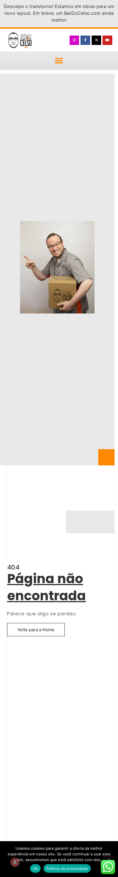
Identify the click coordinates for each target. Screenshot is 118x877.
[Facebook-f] (85, 40)
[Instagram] (74, 40)
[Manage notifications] (14, 862)
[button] (59, 60)
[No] (109, 858)
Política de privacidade (67, 868)
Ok (35, 868)
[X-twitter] (96, 40)
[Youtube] (107, 40)
